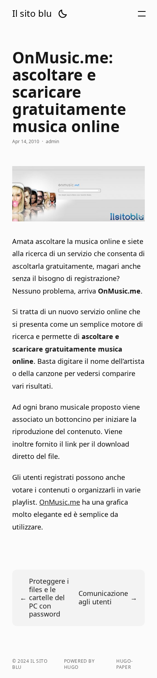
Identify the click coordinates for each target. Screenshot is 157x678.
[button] (62, 13)
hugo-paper (124, 664)
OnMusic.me (59, 502)
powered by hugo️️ (79, 664)
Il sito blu (32, 13)
